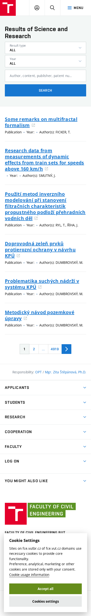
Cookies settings (45, 601)
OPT (39, 372)
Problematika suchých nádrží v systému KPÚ (42, 284)
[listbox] (45, 48)
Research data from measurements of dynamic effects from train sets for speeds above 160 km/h (44, 159)
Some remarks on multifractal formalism (41, 122)
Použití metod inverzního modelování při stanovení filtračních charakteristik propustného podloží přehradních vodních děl (45, 206)
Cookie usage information (29, 574)
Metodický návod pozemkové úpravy (39, 315)
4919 (55, 349)
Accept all (45, 589)
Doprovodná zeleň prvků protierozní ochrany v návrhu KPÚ (40, 249)
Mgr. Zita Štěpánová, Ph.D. (65, 372)
